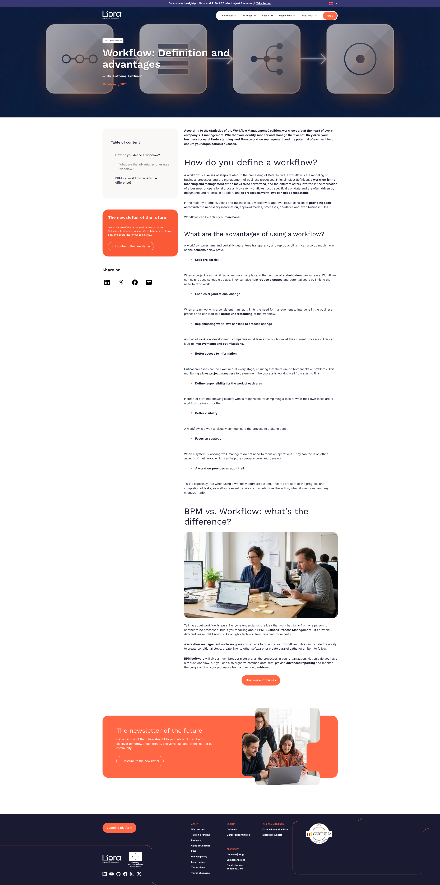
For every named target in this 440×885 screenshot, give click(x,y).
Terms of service (200, 873)
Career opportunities (238, 834)
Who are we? (198, 829)
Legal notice (198, 862)
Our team (232, 829)
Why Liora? (307, 15)
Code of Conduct (200, 845)
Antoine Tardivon (127, 76)
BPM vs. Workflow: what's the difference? (136, 180)
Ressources (285, 15)
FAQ (193, 851)
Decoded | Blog (235, 854)
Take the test (263, 3)
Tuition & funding (200, 834)
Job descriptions (236, 859)
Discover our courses (261, 680)
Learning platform (119, 827)
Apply (330, 15)
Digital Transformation (113, 41)
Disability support (272, 834)
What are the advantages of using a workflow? (144, 167)
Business (247, 15)
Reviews (196, 840)
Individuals (227, 15)
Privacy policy (199, 856)
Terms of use (198, 867)
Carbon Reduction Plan (275, 829)
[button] (333, 3)
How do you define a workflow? (137, 155)
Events (266, 15)
